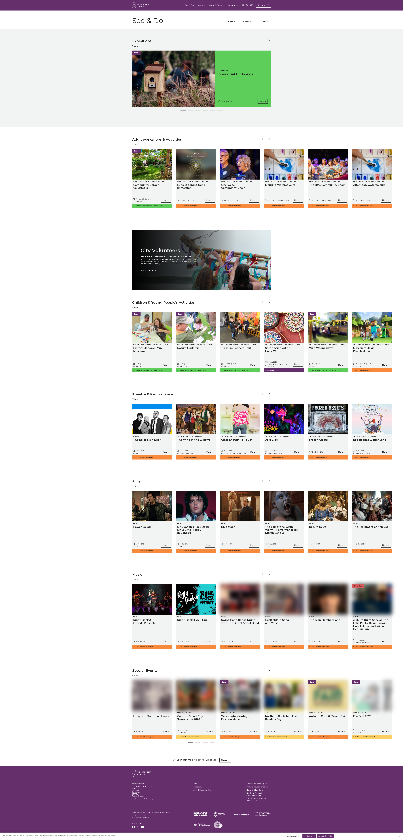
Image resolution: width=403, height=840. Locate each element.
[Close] (399, 836)
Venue (248, 22)
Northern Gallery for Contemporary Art (255, 794)
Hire (195, 784)
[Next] (268, 40)
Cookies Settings (293, 836)
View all (135, 46)
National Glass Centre (255, 790)
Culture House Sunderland (258, 787)
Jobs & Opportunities (202, 790)
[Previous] (263, 40)
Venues (201, 5)
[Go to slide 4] (205, 111)
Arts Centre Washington (256, 784)
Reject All (309, 836)
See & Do (189, 5)
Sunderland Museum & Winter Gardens (256, 799)
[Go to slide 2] (190, 111)
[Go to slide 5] (212, 111)
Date (232, 22)
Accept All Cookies (326, 836)
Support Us (232, 5)
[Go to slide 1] (183, 111)
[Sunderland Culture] (140, 5)
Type (263, 22)
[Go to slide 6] (219, 111)
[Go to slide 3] (197, 111)
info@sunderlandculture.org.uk (143, 799)
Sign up (224, 760)
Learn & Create (216, 5)
